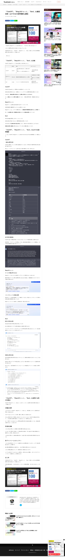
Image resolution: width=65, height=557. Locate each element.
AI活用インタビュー (20, 1)
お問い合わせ (11, 550)
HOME (5, 4)
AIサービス (44, 1)
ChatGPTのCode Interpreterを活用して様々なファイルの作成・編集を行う (28, 516)
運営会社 (32, 550)
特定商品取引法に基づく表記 (40, 550)
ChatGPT (32, 1)
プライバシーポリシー (25, 550)
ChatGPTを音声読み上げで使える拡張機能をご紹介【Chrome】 (26, 531)
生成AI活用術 (27, 1)
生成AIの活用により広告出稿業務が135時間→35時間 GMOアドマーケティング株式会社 (52, 71)
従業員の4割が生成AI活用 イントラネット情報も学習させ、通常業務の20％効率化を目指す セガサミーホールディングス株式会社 (52, 55)
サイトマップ (17, 550)
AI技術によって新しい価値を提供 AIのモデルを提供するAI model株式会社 (52, 85)
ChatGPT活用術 (15, 4)
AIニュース (49, 1)
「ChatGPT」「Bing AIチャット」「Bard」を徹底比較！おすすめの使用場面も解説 (30, 4)
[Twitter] (12, 20)
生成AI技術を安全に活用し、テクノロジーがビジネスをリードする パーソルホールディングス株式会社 (52, 39)
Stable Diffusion (38, 1)
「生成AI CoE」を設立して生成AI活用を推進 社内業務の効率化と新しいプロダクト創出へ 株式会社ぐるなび (52, 24)
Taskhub (58, 1)
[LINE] (15, 20)
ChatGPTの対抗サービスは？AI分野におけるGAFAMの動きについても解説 (28, 524)
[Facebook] (7, 20)
